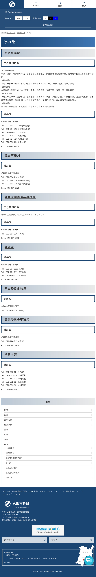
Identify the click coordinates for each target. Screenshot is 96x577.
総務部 (6, 410)
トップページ (11, 33)
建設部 (6, 430)
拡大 (26, 18)
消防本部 (11, 354)
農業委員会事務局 (17, 319)
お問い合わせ (9, 540)
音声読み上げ (48, 25)
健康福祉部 (8, 420)
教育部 (6, 435)
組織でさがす (21, 33)
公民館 (6, 439)
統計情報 (7, 562)
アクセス (53, 540)
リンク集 (17, 494)
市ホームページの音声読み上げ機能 (14, 491)
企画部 (6, 415)
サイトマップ (6, 494)
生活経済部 (8, 425)
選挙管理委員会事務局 (20, 197)
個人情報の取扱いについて (72, 491)
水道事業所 (12, 52)
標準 (18, 18)
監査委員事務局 (15, 288)
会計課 (9, 247)
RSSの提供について (36, 491)
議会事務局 (12, 155)
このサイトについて (53, 491)
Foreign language (15, 12)
